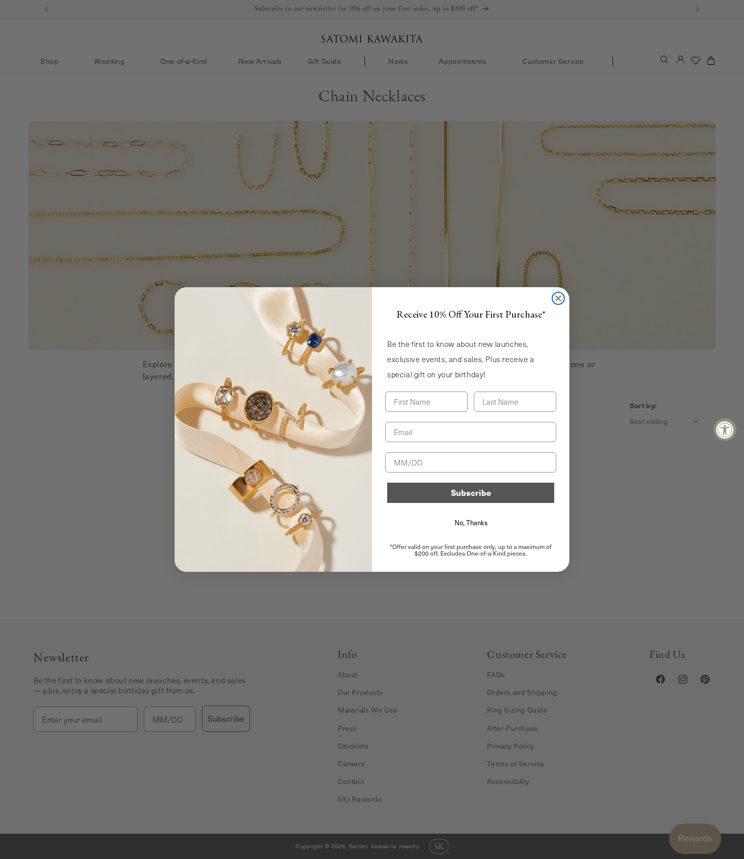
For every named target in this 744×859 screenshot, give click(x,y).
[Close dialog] (558, 298)
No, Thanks (470, 522)
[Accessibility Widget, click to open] (725, 429)
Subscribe (471, 492)
